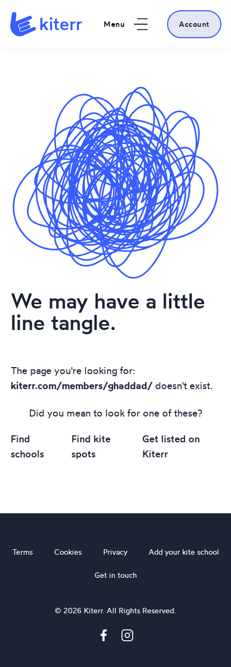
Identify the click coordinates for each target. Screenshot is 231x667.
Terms (22, 551)
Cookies (68, 551)
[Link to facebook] (103, 637)
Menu (114, 23)
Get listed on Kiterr (171, 446)
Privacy (115, 551)
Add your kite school (184, 551)
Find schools (27, 446)
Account (194, 23)
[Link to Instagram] (127, 637)
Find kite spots (91, 446)
